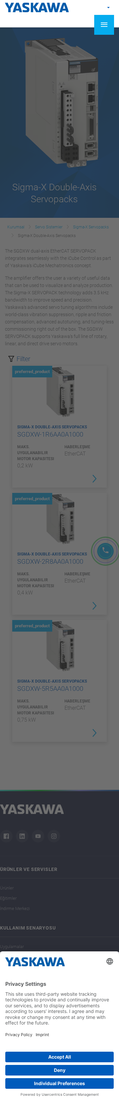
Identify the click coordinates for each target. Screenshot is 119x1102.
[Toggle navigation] (104, 25)
